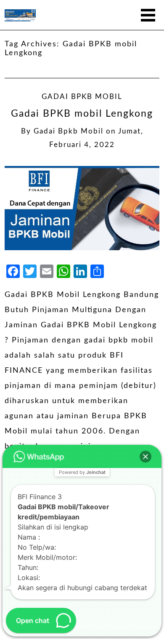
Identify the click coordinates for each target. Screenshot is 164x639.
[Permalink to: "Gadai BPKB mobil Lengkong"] (82, 208)
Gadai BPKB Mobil (82, 97)
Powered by (82, 472)
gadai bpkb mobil (68, 131)
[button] (145, 457)
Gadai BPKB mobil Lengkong (82, 113)
